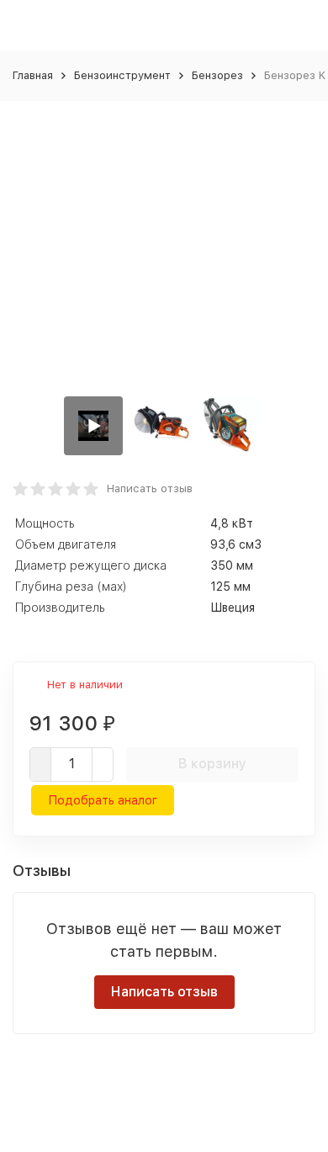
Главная (33, 75)
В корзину (212, 764)
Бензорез (217, 75)
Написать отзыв (150, 488)
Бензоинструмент (122, 75)
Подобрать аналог (102, 800)
